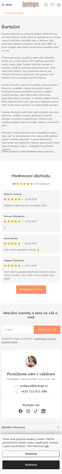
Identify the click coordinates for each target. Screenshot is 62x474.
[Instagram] (28, 411)
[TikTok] (36, 411)
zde (47, 446)
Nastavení (31, 454)
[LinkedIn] (43, 411)
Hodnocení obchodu (31, 176)
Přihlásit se (47, 329)
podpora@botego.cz (34, 386)
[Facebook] (20, 411)
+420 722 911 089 (34, 391)
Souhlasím (31, 465)
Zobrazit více (31, 289)
